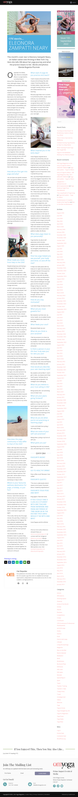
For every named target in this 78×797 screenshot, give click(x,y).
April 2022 (60, 356)
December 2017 (61, 469)
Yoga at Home (61, 708)
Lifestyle (59, 642)
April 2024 (60, 290)
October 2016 (61, 507)
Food (58, 636)
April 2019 (60, 425)
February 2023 (61, 328)
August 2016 (60, 513)
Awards (59, 609)
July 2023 (59, 315)
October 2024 (61, 273)
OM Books (60, 667)
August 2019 (60, 419)
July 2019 (59, 422)
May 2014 (59, 571)
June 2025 (60, 251)
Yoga (58, 705)
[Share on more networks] (28, 562)
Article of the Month (62, 604)
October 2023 (61, 306)
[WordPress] (27, 583)
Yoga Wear (60, 722)
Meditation (60, 656)
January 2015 (60, 554)
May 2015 (59, 543)
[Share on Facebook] (9, 562)
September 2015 (61, 535)
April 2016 (60, 521)
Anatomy (59, 601)
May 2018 (59, 455)
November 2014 (61, 560)
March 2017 (60, 493)
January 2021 (60, 397)
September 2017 (61, 477)
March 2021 (60, 392)
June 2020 (60, 416)
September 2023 (61, 309)
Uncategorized (61, 697)
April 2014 (60, 573)
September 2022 (61, 342)
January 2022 (60, 364)
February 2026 (61, 229)
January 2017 (60, 499)
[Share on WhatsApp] (17, 562)
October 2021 (61, 372)
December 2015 (61, 529)
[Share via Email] (24, 562)
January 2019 (60, 433)
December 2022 (61, 334)
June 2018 (60, 452)
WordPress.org (61, 739)
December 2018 (61, 436)
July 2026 (59, 216)
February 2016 (61, 526)
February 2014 (61, 579)
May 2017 (59, 488)
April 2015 (60, 546)
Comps (59, 618)
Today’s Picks (61, 691)
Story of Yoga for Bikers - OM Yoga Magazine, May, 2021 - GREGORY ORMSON (65, 175)
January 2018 (60, 466)
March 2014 (60, 576)
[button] (42, 773)
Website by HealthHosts (68, 794)
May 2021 (59, 386)
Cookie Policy (28, 794)
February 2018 (61, 463)
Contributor (60, 620)
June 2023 (60, 317)
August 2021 (60, 378)
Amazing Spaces (61, 598)
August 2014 (60, 565)
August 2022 (60, 345)
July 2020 (59, 414)
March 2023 (60, 326)
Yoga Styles (60, 719)
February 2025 (61, 262)
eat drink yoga (61, 628)
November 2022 (61, 337)
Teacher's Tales (61, 689)
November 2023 (61, 304)
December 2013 (61, 582)
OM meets (60, 672)
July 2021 (59, 381)
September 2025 (61, 243)
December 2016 (61, 502)
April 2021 (60, 389)
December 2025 (61, 235)
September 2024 (61, 276)
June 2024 (60, 284)
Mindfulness (60, 661)
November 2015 (61, 532)
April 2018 (60, 458)
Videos (59, 700)
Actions (59, 593)
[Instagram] (23, 583)
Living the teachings (62, 645)
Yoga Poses (60, 716)
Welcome (59, 702)
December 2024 (61, 268)
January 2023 (60, 331)
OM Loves (60, 669)
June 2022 (60, 350)
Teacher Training (62, 686)
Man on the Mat (61, 650)
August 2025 (60, 246)
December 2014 (61, 557)
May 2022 (59, 353)
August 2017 (60, 480)
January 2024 (60, 298)
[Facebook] (18, 583)
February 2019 (61, 430)
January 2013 (60, 584)
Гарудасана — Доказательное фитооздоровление (63, 184)
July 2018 (59, 449)
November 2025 (61, 238)
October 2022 (61, 339)
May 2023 (59, 320)
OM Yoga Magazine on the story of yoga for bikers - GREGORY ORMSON (64, 165)
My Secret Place (61, 664)
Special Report (61, 678)
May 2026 (59, 221)
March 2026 (60, 227)
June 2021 (60, 383)
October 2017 (61, 474)
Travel (59, 694)
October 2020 (61, 405)
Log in (59, 730)
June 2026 (60, 218)
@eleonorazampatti (36, 538)
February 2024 (61, 295)
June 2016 (60, 515)
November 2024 (61, 271)
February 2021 (61, 394)
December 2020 (61, 400)
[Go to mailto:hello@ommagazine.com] (39, 784)
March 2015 (60, 548)
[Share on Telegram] (20, 562)
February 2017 (61, 496)
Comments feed (61, 736)
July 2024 (59, 282)
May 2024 (59, 287)
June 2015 (60, 540)
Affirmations (60, 596)
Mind (58, 658)
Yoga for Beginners (62, 713)
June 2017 (60, 485)
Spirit (58, 680)
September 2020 (61, 408)
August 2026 (60, 213)
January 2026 (60, 232)
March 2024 (60, 293)
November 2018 (61, 438)
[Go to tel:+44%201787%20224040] (14, 784)
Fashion (59, 634)
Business (59, 612)
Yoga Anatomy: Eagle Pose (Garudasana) (65, 188)
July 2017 (59, 482)
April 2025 (60, 257)
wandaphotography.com (38, 549)
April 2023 (60, 323)
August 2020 (60, 411)
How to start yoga (62, 639)
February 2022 (61, 361)
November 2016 (61, 504)
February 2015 (61, 551)
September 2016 (61, 510)
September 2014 (61, 562)
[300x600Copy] (66, 100)
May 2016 (59, 518)
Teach (58, 683)
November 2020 (61, 403)
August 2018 (60, 447)
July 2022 (59, 348)
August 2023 (60, 312)
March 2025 (60, 260)
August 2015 (60, 537)
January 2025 (60, 265)
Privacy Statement (38, 794)
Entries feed (60, 733)
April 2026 (60, 224)
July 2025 (59, 249)
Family (59, 631)
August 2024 (60, 279)
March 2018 (60, 460)
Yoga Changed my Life (63, 711)
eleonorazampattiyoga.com (38, 534)
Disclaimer (47, 794)
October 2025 (61, 240)
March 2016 (60, 524)
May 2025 (59, 254)
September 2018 (61, 444)
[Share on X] (5, 562)
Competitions (61, 615)
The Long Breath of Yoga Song (66, 193)
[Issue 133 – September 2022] (66, 22)
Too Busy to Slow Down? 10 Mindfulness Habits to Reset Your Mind (65, 133)
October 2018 (61, 441)
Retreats (59, 675)
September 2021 (61, 375)
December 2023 (61, 301)
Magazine (60, 647)
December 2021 (61, 367)
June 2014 (60, 568)
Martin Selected (61, 653)
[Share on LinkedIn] (13, 562)
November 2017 (61, 471)
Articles (59, 607)
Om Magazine (22, 571)
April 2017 (60, 491)
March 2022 (60, 359)
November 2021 (61, 370)
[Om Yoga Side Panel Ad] (65, 65)
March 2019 (60, 427)
